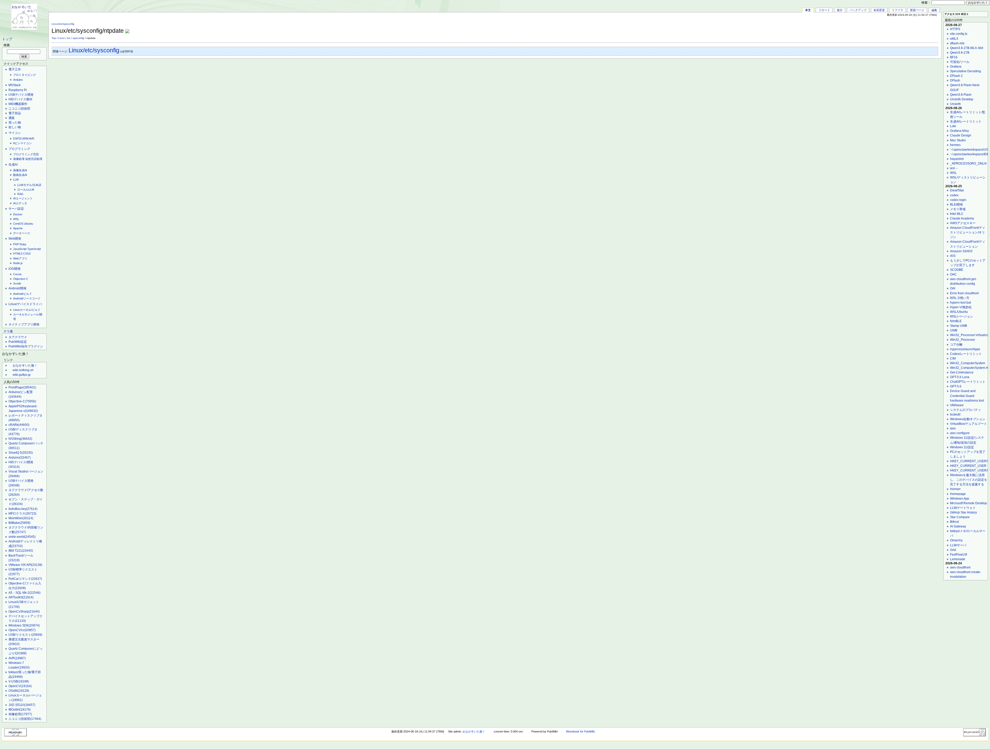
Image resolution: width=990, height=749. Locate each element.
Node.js (18, 263)
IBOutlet (20, 709)
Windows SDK (24, 625)
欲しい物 (15, 127)
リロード (824, 10)
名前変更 (879, 10)
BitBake (19, 523)
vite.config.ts (958, 34)
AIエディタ (20, 203)
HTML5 (17, 253)
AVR (31, 138)
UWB (953, 330)
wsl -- (954, 168)
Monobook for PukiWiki (580, 731)
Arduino (18, 79)
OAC (953, 274)
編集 (934, 10)
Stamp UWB (958, 326)
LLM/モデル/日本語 (29, 184)
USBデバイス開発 (21, 94)
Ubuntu (28, 223)
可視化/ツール (959, 62)
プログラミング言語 (26, 154)
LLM (16, 179)
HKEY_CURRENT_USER (968, 466)
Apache (18, 228)
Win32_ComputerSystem (967, 363)
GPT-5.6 (955, 386)
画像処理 (18, 158)
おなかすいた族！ (25, 365)
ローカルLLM (25, 189)
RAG (20, 194)
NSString (20, 439)
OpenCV (20, 686)
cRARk (19, 425)
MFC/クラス (22, 513)
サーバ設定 (16, 208)
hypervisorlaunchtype (965, 349)
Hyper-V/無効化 (961, 307)
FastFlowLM (958, 554)
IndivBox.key (23, 509)
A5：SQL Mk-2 (24, 593)
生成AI (13, 164)
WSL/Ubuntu (959, 312)
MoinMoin (21, 518)
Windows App (959, 498)
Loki (953, 126)
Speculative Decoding (965, 71)
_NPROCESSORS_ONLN (968, 163)
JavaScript (20, 248)
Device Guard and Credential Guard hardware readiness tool (967, 395)
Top (54, 38)
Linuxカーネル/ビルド (26, 309)
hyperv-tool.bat (960, 302)
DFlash (955, 80)
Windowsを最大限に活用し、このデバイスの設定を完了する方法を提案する (968, 479)
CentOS (18, 223)
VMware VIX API (25, 565)
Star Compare (960, 517)
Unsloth (955, 104)
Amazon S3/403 (961, 251)
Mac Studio (958, 140)
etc (69, 38)
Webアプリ (20, 258)
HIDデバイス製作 (20, 99)
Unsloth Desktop (961, 99)
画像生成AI (20, 170)
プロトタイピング (24, 74)
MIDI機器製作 (18, 104)
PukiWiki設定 (18, 342)
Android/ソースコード (26, 298)
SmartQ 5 (21, 452)
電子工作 (15, 69)
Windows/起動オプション (967, 419)
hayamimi (957, 159)
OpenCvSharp (24, 611)
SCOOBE (956, 270)
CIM (953, 358)
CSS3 (26, 253)
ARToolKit (21, 597)
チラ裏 (8, 331)
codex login (958, 200)
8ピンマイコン (22, 143)
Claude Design (960, 135)
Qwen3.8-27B (959, 52)
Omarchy (956, 540)
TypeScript (34, 248)
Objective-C (20, 278)
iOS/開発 (15, 269)
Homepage (958, 494)
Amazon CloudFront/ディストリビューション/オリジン (967, 232)
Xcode (17, 283)
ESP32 (17, 138)
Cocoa (17, 274)
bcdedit (955, 414)
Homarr (955, 489)
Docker (17, 214)
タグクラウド (18, 337)
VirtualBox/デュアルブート (968, 424)
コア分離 (956, 344)
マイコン (15, 133)
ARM (25, 138)
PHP (16, 244)
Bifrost (954, 522)
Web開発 (15, 238)
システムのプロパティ (965, 410)
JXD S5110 (22, 705)
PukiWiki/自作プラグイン (26, 346)
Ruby (23, 244)
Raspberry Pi (18, 90)
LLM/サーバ (958, 545)
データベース (21, 233)
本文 (808, 10)
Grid (953, 550)
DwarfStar (957, 190)
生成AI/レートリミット (965, 121)
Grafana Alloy (959, 131)
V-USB (19, 681)
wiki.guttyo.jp (22, 375)
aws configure (960, 433)
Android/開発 (18, 288)
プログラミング (19, 149)
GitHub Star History (963, 512)
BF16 (954, 57)
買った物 (15, 122)
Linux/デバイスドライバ (25, 304)
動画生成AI (20, 174)
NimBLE (956, 321)
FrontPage (22, 387)
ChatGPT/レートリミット (967, 382)
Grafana (955, 66)
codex (954, 195)
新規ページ (917, 10)
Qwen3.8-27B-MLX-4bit (966, 48)
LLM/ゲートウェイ (963, 508)
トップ (7, 39)
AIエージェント (23, 198)
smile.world (22, 537)
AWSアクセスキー (963, 223)
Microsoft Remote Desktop (968, 503)
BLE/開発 (956, 204)
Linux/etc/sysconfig (63, 23)
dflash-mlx (957, 43)
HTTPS (955, 29)
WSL (16, 219)
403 (952, 256)
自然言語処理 (33, 158)
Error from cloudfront (964, 293)
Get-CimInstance (962, 372)
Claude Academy (962, 218)
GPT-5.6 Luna (959, 377)
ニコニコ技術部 (19, 108)
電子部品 (15, 113)
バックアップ (858, 10)
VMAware (957, 405)
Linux (61, 38)
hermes (955, 145)
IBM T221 (21, 550)
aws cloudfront (960, 567)
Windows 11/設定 (962, 447)
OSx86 (19, 691)
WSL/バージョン (961, 316)
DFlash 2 (956, 76)
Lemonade (957, 559)
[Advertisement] (878, 28)
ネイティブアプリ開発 (24, 324)
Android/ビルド (22, 293)
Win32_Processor (962, 339)
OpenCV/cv (22, 630)
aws (953, 428)
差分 (840, 10)
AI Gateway (958, 526)
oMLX (954, 38)
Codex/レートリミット (966, 354)
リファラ (897, 10)
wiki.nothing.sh (23, 370)
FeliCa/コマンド (25, 579)
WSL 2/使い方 (959, 298)
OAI (952, 288)
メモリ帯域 (958, 209)
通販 (12, 118)
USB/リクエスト (25, 635)
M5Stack (15, 85)
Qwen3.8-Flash (960, 94)
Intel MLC (956, 214)
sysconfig (78, 38)
